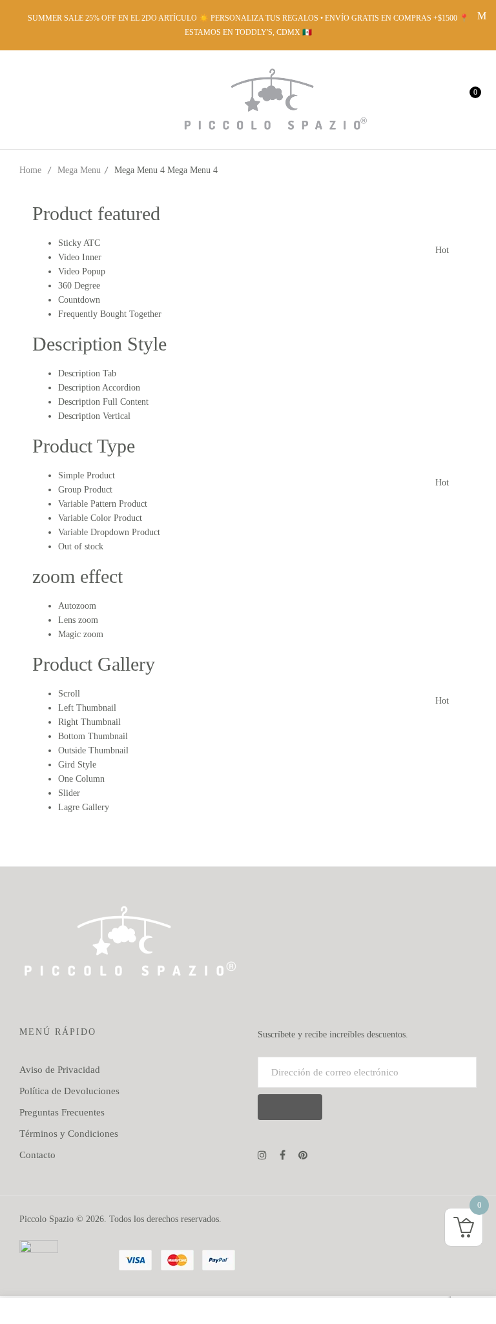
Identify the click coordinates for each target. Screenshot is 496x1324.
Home (30, 170)
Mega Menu (79, 170)
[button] (465, 99)
